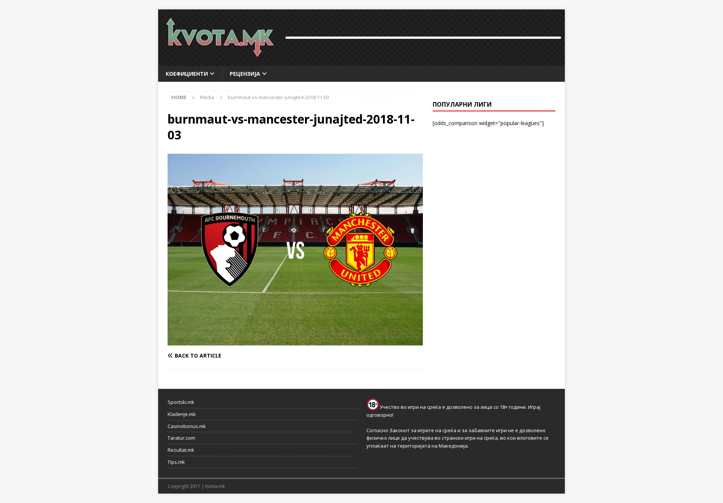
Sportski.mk (181, 402)
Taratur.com (181, 437)
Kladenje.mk (182, 414)
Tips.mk (176, 462)
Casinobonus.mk (187, 426)
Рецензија (245, 73)
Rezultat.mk (181, 449)
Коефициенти (187, 73)
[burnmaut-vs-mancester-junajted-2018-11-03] (295, 341)
